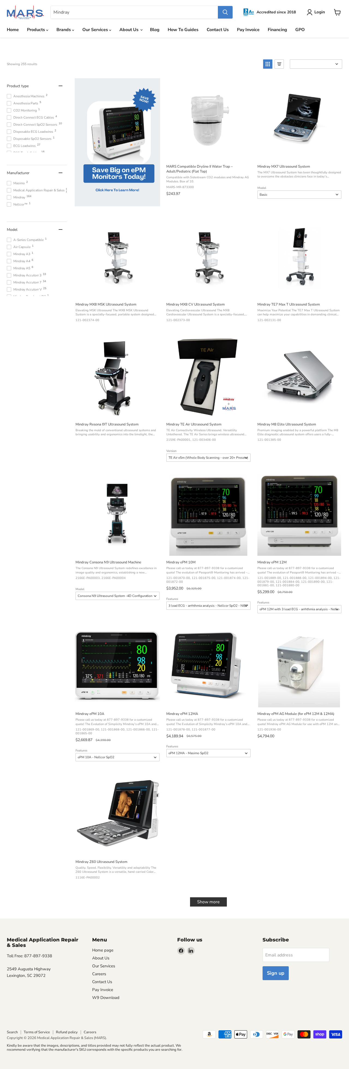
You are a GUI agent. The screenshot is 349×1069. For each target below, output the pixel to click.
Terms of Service (37, 1032)
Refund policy (67, 1032)
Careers (99, 974)
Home (13, 30)
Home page (102, 950)
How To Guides (183, 30)
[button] (267, 64)
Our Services (95, 30)
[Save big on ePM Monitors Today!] (117, 143)
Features (172, 599)
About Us (129, 30)
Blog (155, 30)
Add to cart (208, 154)
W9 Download (105, 997)
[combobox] (134, 12)
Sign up (275, 973)
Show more (208, 902)
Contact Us (218, 30)
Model (261, 188)
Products (36, 30)
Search (12, 1032)
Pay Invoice (248, 30)
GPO (300, 30)
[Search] (225, 12)
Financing (277, 30)
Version (171, 451)
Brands (64, 30)
